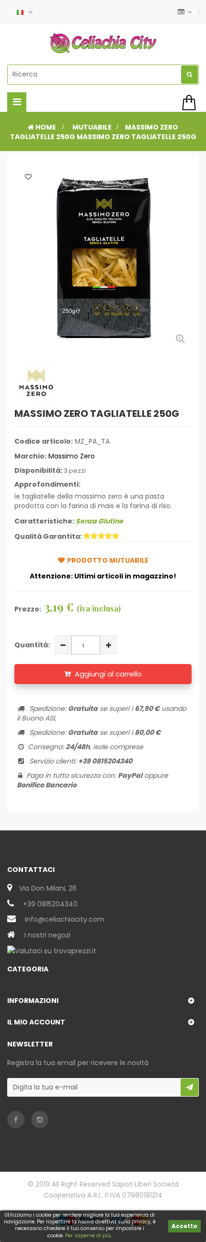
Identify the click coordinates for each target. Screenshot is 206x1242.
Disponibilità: (38, 470)
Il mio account (36, 1022)
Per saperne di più (88, 1235)
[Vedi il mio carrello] (190, 102)
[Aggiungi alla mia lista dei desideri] (28, 177)
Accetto (184, 1226)
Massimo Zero (71, 456)
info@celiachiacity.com (64, 919)
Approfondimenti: (47, 484)
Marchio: (30, 456)
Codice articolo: (43, 441)
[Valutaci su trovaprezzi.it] (51, 950)
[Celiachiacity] (103, 43)
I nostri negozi (47, 935)
